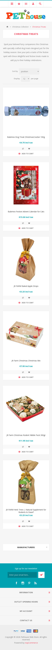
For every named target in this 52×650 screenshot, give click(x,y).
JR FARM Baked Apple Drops (26, 286)
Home (7, 27)
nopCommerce (31, 642)
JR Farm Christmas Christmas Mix (26, 360)
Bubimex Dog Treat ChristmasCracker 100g (26, 137)
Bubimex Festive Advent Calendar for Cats (26, 211)
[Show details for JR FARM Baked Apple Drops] (26, 259)
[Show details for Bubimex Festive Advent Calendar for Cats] (26, 185)
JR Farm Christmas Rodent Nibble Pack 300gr (26, 435)
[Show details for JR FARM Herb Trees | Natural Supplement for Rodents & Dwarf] (26, 483)
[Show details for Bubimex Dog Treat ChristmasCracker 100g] (26, 110)
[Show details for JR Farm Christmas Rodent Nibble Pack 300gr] (26, 409)
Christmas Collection (20, 27)
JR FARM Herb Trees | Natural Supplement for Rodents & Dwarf (26, 510)
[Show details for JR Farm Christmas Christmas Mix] (26, 334)
